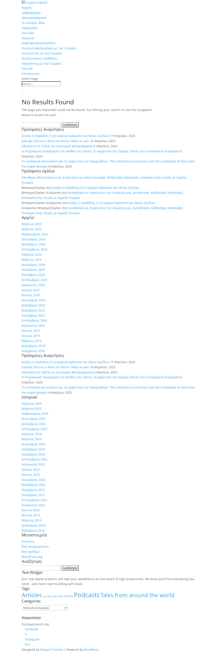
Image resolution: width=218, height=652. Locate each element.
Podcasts (28, 38)
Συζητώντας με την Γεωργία (42, 53)
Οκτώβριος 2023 (33, 275)
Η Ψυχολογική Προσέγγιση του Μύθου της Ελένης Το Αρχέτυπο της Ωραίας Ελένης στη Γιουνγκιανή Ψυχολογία (101, 151)
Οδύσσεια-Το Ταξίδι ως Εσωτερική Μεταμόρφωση (57, 146)
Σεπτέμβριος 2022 (34, 320)
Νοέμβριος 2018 (33, 351)
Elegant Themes (51, 650)
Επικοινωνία (30, 73)
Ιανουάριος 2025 (33, 239)
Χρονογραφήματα (34, 18)
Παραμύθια (30, 28)
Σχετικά (27, 68)
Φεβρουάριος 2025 (35, 234)
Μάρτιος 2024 (32, 260)
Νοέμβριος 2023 (33, 270)
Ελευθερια (29, 177)
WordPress (91, 650)
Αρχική (27, 8)
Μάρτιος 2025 (32, 229)
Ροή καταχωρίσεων (35, 546)
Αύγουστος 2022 (33, 325)
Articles (32, 595)
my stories (65, 596)
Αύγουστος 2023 (33, 285)
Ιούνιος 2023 (31, 295)
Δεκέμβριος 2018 (33, 346)
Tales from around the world (137, 595)
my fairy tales (50, 596)
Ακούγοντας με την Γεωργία (41, 63)
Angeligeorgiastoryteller (39, 43)
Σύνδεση (28, 541)
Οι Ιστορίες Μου (33, 23)
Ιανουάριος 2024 (33, 265)
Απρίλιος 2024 (32, 254)
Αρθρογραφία (31, 13)
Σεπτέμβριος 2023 (34, 280)
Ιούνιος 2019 (31, 336)
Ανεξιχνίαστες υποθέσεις (40, 58)
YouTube (28, 33)
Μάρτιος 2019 (32, 341)
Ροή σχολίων (31, 552)
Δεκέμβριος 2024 (33, 244)
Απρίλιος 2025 (32, 224)
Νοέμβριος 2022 (33, 310)
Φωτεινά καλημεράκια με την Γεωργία (49, 48)
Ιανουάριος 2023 (33, 300)
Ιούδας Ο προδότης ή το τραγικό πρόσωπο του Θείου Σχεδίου (65, 136)
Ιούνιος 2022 (31, 331)
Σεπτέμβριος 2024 (34, 249)
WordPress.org (32, 557)
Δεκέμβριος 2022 (33, 305)
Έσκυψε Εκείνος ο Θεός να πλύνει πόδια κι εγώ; (55, 141)
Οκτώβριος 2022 (33, 315)
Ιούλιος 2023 (31, 290)
